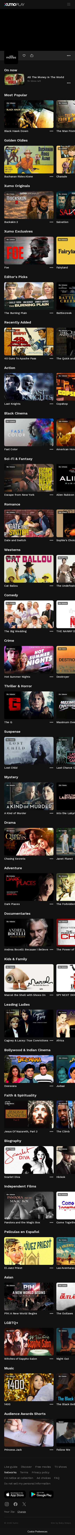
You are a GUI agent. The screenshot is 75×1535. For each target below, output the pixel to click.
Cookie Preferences (37, 1531)
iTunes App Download (15, 1495)
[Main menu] (69, 4)
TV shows (60, 1466)
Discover (26, 1466)
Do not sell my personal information (27, 1483)
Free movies (43, 1466)
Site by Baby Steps (61, 1523)
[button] (37, 79)
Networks (10, 1472)
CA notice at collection (18, 1478)
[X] (24, 1504)
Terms (24, 1472)
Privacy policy (40, 1472)
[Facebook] (15, 1504)
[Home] (14, 4)
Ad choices (44, 1478)
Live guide (10, 1466)
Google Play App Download (42, 1495)
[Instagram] (6, 1504)
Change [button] (21, 1511)
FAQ (56, 1478)
